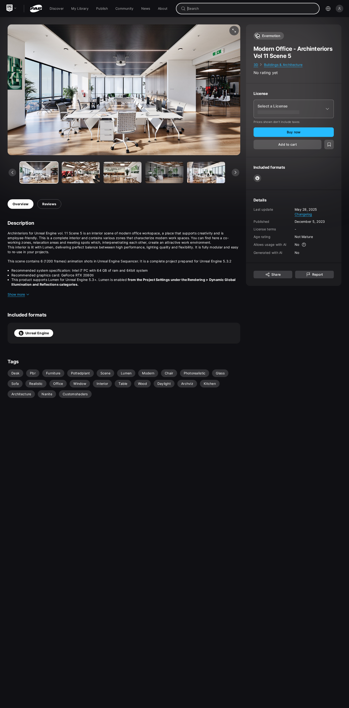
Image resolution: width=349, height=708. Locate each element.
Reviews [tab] (49, 204)
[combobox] (251, 8)
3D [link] (256, 65)
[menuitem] (56, 8)
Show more (16, 294)
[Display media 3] (164, 172)
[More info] (304, 245)
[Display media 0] (39, 172)
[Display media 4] (206, 172)
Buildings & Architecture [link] (283, 65)
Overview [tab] (20, 204)
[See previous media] (12, 172)
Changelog (303, 214)
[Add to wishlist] (329, 144)
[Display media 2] (122, 172)
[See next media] (235, 172)
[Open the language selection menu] (328, 8)
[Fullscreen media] (234, 30)
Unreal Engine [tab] (37, 333)
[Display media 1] (81, 172)
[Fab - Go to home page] (36, 8)
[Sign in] (339, 8)
